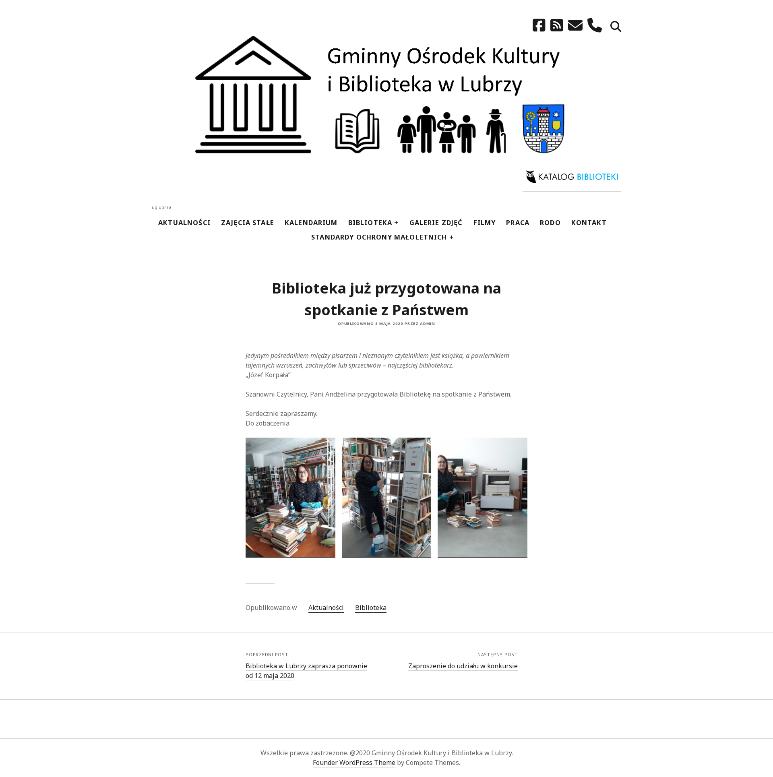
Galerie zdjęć (436, 222)
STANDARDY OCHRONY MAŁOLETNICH (379, 237)
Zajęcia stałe (247, 222)
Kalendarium (311, 222)
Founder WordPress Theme (354, 762)
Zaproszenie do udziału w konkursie (463, 665)
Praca (517, 222)
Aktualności (184, 222)
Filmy (484, 222)
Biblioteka (370, 222)
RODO (550, 222)
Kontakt (589, 222)
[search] (615, 27)
